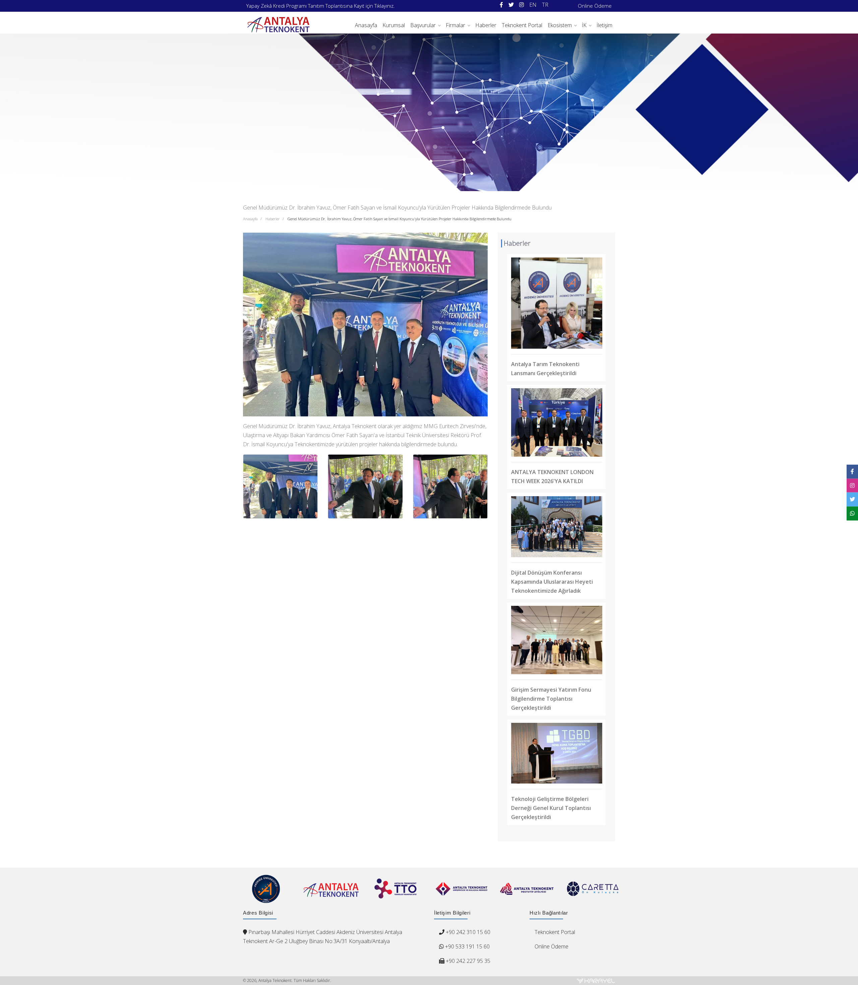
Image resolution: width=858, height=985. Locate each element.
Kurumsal (393, 25)
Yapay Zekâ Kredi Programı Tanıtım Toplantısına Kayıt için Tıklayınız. (320, 5)
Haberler (485, 25)
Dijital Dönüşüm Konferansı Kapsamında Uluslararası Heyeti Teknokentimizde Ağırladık (552, 581)
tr (545, 4)
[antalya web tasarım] (596, 980)
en (533, 4)
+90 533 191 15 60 (467, 946)
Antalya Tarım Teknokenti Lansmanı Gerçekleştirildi (545, 368)
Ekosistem (560, 25)
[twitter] (511, 5)
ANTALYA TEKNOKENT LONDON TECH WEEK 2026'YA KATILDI (552, 476)
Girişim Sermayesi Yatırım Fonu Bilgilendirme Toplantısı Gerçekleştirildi (551, 698)
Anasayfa (366, 25)
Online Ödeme (595, 5)
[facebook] (501, 5)
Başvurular (423, 25)
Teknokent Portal (522, 25)
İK (584, 25)
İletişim (604, 25)
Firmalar (455, 25)
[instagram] (521, 5)
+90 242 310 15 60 (468, 932)
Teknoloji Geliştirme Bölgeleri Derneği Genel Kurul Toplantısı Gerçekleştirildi (551, 808)
